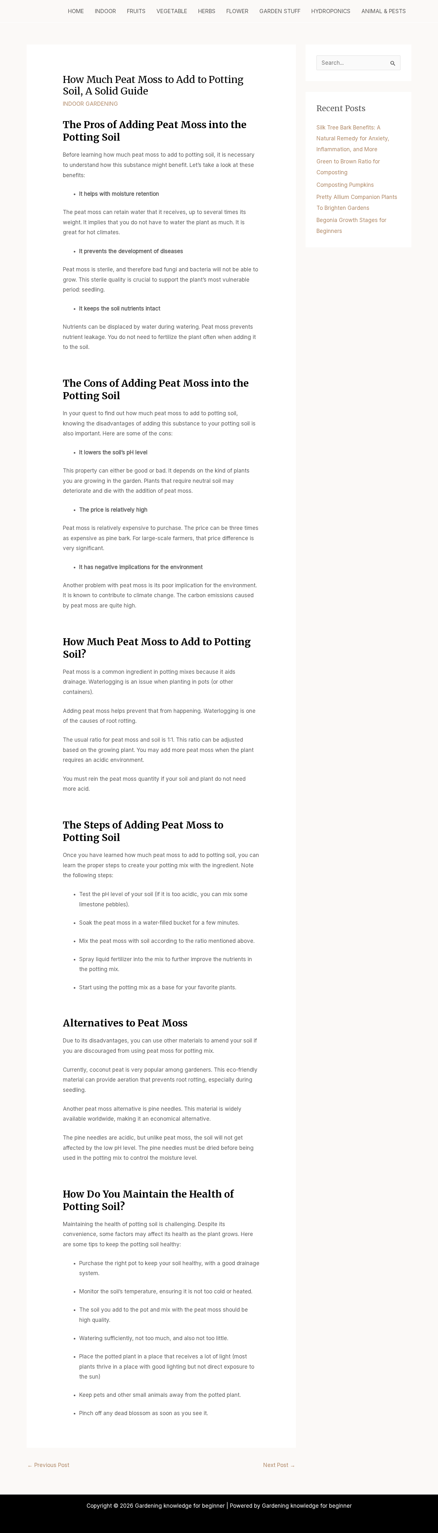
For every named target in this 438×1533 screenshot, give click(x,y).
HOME (76, 11)
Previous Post (48, 1465)
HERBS (206, 11)
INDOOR (105, 11)
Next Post (279, 1465)
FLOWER (237, 11)
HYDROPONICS (330, 11)
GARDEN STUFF (279, 11)
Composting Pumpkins (345, 185)
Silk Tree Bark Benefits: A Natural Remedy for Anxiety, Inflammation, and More (352, 138)
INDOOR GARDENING (90, 104)
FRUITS (136, 11)
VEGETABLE (171, 11)
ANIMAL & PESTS (383, 11)
